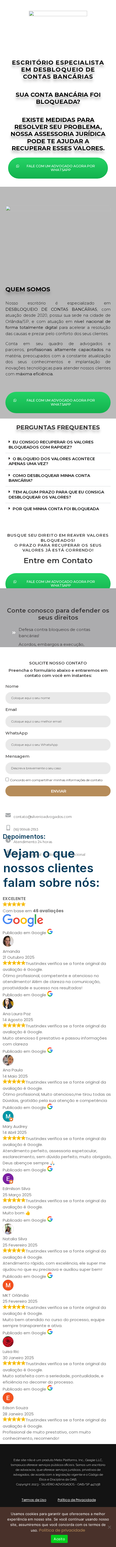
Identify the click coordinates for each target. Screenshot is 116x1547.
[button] (58, 444)
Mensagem (17, 756)
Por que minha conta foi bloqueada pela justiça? (54, 511)
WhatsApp (16, 733)
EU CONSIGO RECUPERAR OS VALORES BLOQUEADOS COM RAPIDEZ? (51, 444)
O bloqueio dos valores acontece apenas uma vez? (52, 461)
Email (11, 709)
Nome (12, 686)
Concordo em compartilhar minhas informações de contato (56, 780)
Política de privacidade (62, 1530)
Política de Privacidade (77, 1500)
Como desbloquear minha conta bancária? (49, 478)
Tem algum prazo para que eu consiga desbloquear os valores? (56, 494)
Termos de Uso (34, 1500)
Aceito (59, 1539)
